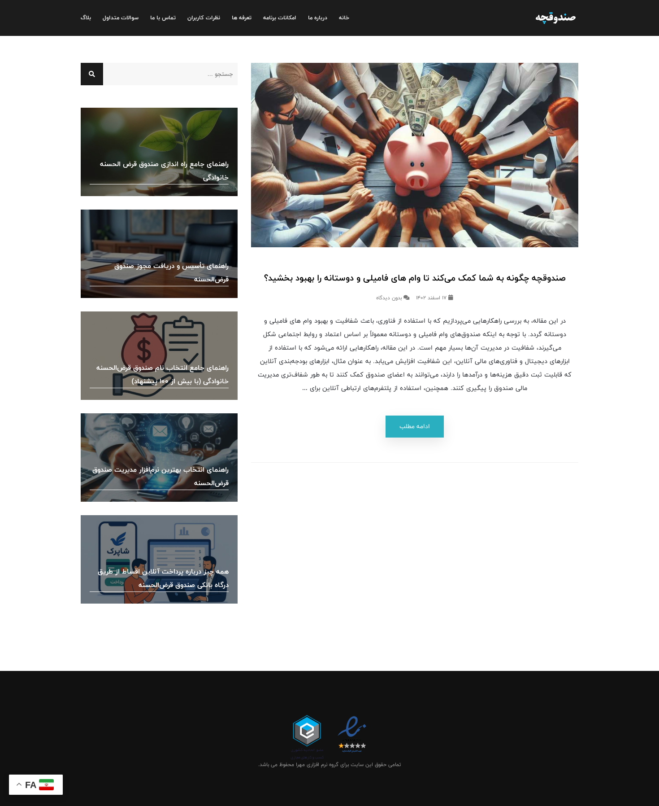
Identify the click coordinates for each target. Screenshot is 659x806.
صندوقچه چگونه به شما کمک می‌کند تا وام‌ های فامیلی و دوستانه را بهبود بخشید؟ (415, 278)
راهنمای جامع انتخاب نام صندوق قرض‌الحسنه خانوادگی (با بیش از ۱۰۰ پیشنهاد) (162, 374)
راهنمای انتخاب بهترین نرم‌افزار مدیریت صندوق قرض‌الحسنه (160, 476)
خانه (344, 17)
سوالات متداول (121, 17)
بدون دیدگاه (389, 297)
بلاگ (86, 17)
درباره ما (317, 17)
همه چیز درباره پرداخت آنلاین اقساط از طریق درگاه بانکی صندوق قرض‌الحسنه (163, 578)
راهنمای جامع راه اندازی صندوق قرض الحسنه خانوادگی (164, 171)
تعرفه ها (241, 17)
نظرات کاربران (203, 17)
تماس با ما (163, 17)
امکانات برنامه (279, 17)
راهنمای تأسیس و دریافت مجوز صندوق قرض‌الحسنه (171, 272)
